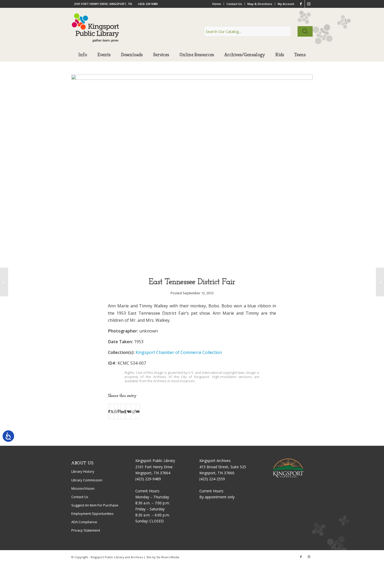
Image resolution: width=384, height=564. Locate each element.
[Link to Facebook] (301, 4)
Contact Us (234, 4)
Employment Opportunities (92, 513)
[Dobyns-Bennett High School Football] (4, 282)
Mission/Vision (83, 488)
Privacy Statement (85, 530)
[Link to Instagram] (309, 4)
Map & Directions (259, 4)
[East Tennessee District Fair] (192, 78)
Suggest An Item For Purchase (94, 505)
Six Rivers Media (167, 557)
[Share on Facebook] (109, 411)
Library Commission (86, 480)
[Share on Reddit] (133, 411)
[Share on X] (112, 411)
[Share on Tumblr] (125, 411)
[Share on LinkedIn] (122, 411)
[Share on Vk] (129, 411)
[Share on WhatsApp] (115, 411)
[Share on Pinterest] (119, 411)
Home (216, 4)
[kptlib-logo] (95, 32)
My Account (286, 4)
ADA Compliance (84, 522)
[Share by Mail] (137, 411)
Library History (82, 471)
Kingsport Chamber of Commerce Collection (179, 352)
